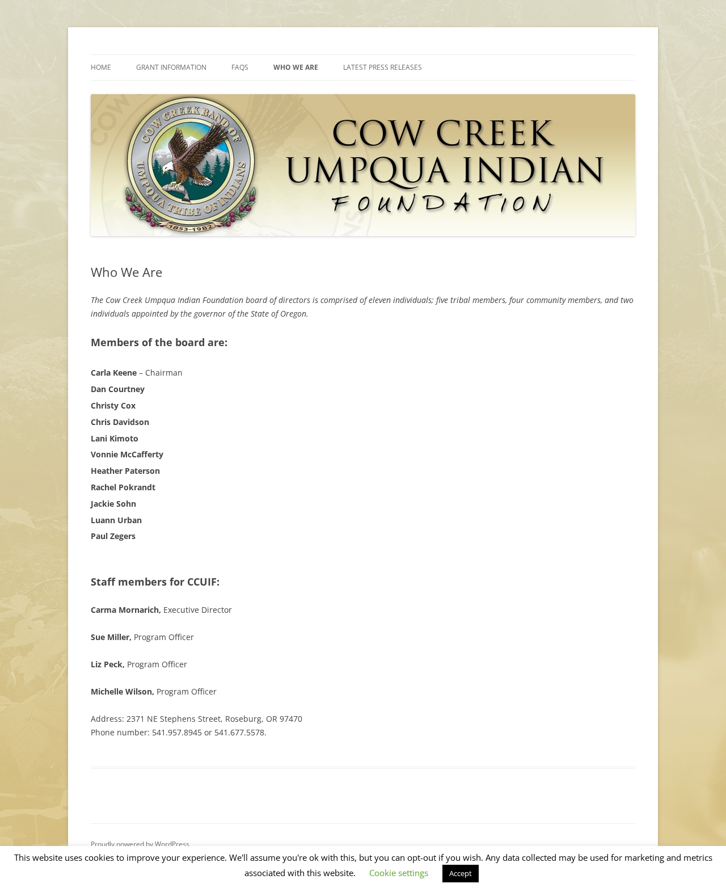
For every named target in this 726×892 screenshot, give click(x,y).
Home (101, 67)
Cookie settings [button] (398, 872)
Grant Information (171, 67)
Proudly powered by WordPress (140, 844)
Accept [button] (460, 873)
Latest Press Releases (382, 67)
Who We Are (295, 67)
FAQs (239, 67)
